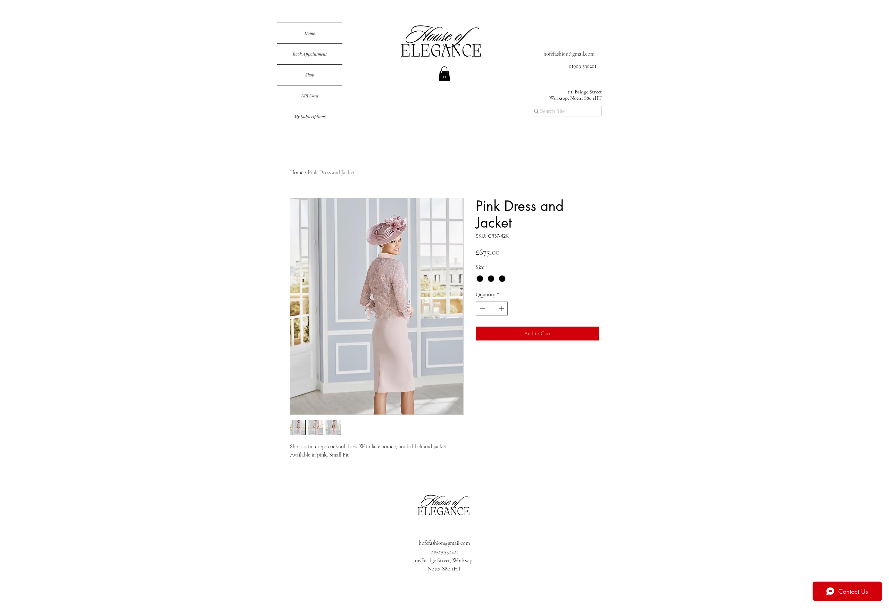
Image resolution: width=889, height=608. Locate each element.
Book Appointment (310, 54)
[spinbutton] (492, 308)
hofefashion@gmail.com (569, 53)
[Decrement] (482, 308)
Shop (309, 74)
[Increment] (502, 308)
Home (310, 33)
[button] (444, 73)
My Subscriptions (310, 116)
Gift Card (309, 95)
